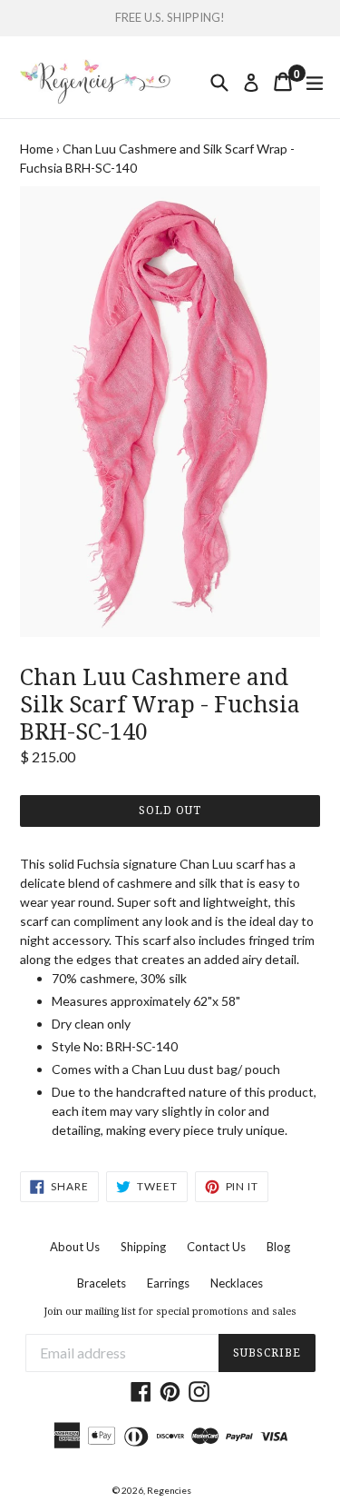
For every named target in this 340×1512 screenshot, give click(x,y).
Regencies (169, 1490)
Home (36, 148)
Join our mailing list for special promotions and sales (170, 1312)
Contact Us (216, 1246)
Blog (278, 1246)
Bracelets (101, 1283)
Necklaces (236, 1283)
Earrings (168, 1283)
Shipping (143, 1246)
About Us (75, 1246)
